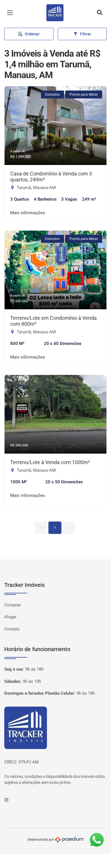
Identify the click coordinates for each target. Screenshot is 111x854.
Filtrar (85, 34)
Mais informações (27, 212)
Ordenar (32, 34)
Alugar (10, 616)
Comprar (12, 605)
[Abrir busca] (99, 12)
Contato (12, 629)
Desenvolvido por (41, 840)
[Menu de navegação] (11, 13)
